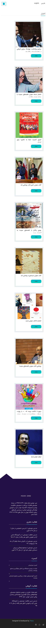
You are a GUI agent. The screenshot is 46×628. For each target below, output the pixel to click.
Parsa (31, 621)
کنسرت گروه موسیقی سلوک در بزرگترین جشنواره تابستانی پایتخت (23, 577)
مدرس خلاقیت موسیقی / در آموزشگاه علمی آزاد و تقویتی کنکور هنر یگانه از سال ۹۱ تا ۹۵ (24, 536)
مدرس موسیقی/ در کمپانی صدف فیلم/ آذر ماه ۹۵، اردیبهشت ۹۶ (23, 542)
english (36, 3)
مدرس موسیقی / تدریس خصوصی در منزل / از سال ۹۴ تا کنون (23, 529)
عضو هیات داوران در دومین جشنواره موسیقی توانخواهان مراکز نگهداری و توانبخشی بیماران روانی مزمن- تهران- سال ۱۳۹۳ (23, 594)
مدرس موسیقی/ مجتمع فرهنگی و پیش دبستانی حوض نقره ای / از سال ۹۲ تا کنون (24, 549)
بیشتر (36, 56)
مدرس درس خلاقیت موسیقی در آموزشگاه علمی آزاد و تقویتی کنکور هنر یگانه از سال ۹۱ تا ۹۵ (23, 603)
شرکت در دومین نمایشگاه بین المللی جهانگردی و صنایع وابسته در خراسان (23, 570)
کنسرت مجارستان (32, 565)
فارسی (43, 3)
